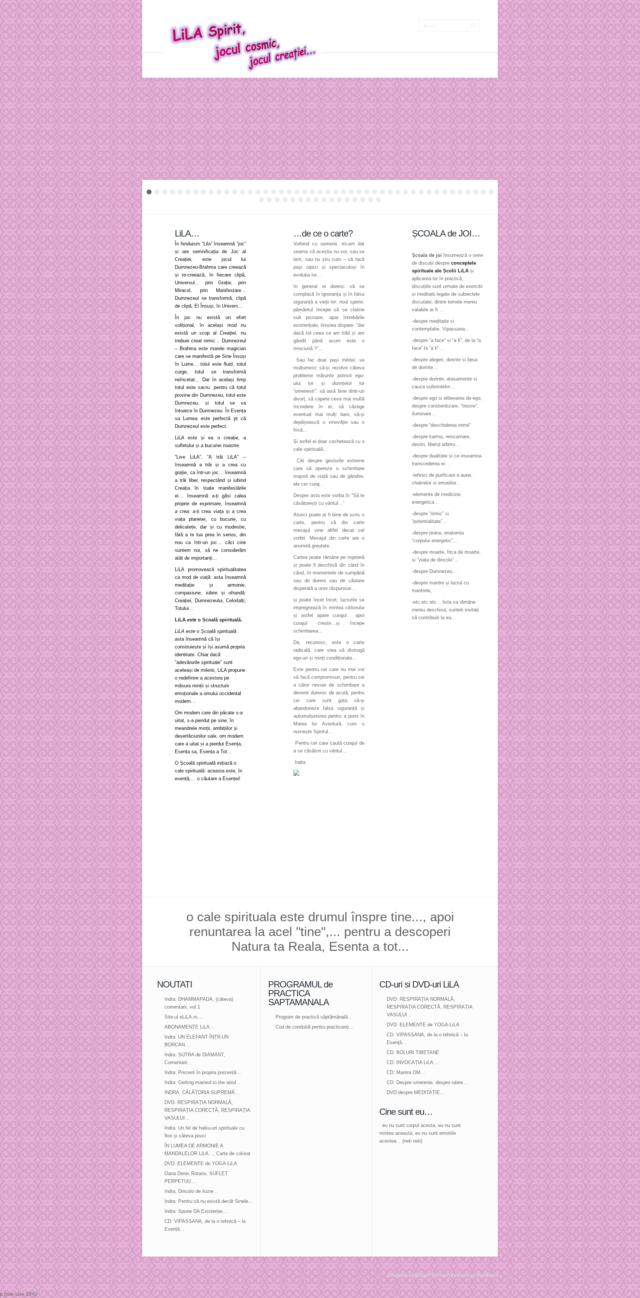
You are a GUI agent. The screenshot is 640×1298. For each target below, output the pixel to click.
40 (452, 191)
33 (398, 191)
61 (378, 199)
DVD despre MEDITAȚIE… (416, 1092)
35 (413, 191)
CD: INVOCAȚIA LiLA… (412, 1062)
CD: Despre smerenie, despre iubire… (427, 1082)
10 (219, 191)
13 (242, 191)
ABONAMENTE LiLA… (189, 1027)
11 (226, 191)
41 (460, 191)
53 (316, 199)
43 (475, 191)
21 (304, 191)
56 (339, 199)
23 (320, 191)
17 (273, 191)
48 (277, 199)
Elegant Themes (430, 1274)
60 (370, 199)
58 (355, 199)
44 (483, 191)
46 (261, 199)
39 (444, 191)
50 (292, 199)
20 (296, 191)
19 (289, 191)
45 (491, 191)
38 (436, 191)
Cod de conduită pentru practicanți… (315, 1027)
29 (366, 191)
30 (374, 191)
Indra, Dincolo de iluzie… (191, 1191)
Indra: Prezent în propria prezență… (202, 1072)
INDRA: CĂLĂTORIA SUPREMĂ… (202, 1092)
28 (359, 191)
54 (323, 199)
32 (390, 191)
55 (331, 199)
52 (308, 199)
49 (285, 199)
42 (468, 191)
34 (405, 191)
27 (351, 191)
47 (269, 199)
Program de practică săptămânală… (314, 1017)
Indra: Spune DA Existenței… (195, 1211)
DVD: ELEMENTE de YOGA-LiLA (200, 1163)
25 (335, 191)
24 (328, 191)
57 (347, 199)
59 (362, 199)
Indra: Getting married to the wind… (202, 1082)
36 (421, 191)
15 (258, 191)
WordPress (487, 1274)
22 (312, 191)
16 (265, 191)
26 (343, 191)
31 (382, 191)
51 (300, 199)
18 (281, 191)
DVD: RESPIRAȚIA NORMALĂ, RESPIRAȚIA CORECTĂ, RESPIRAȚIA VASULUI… (207, 1110)
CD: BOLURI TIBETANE (413, 1052)
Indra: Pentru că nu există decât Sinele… (208, 1201)
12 (234, 191)
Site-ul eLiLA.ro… (183, 1017)
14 (250, 191)
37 (429, 191)
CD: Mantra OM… (406, 1072)
